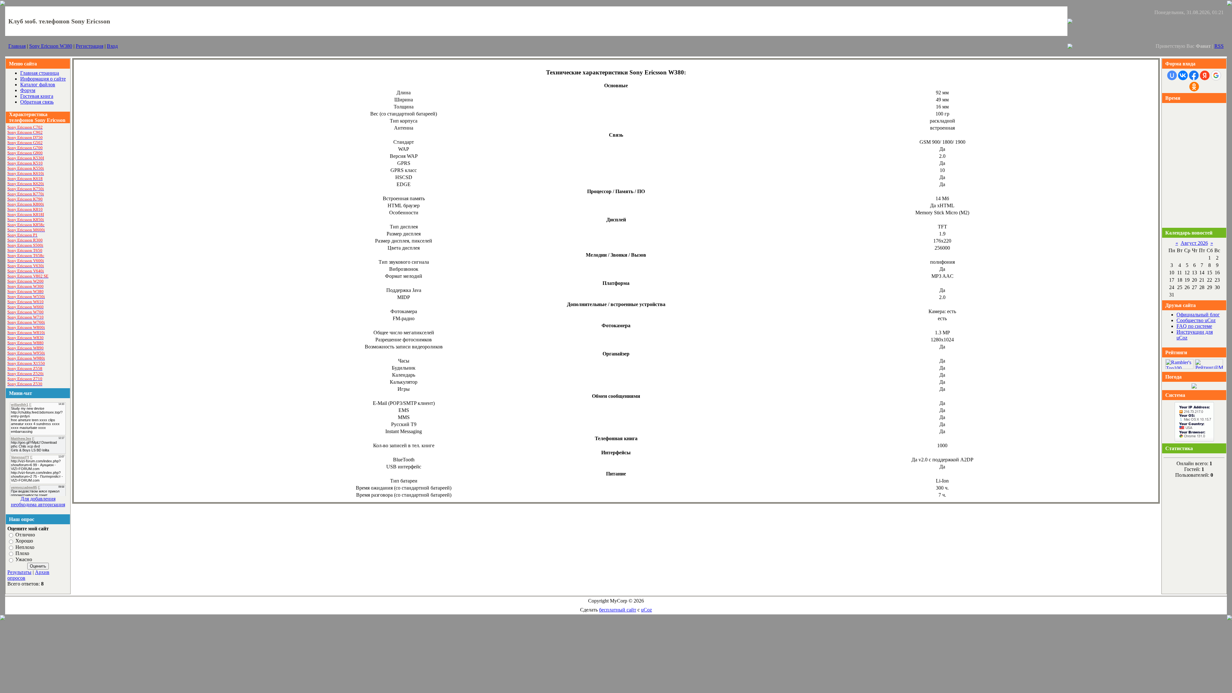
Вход (112, 46)
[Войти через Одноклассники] (1194, 86)
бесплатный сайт (617, 609)
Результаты (19, 572)
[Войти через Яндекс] (1205, 75)
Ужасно (23, 559)
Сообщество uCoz (1196, 320)
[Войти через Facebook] (1194, 75)
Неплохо (24, 547)
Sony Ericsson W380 (50, 46)
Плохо (22, 553)
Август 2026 (1194, 243)
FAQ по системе (1194, 326)
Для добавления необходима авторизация (38, 501)
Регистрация (89, 46)
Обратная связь (37, 102)
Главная (17, 46)
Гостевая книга (36, 96)
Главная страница (39, 73)
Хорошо (24, 541)
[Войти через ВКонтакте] (1183, 75)
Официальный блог (1198, 314)
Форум (27, 90)
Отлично (25, 534)
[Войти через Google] (1216, 75)
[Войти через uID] (1172, 75)
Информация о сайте (43, 78)
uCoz (646, 609)
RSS (1219, 46)
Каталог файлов (37, 84)
